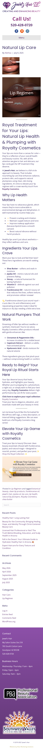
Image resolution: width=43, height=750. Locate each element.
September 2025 (9, 575)
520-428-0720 (21, 25)
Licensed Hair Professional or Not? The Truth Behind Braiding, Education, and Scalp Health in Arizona (21, 533)
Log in (4, 610)
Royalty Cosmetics (10, 189)
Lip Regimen (16, 488)
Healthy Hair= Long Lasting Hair (16, 518)
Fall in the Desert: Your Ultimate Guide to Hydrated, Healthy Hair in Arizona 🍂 (20, 540)
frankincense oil (32, 491)
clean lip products (17, 491)
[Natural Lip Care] (10, 65)
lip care (25, 494)
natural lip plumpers (11, 496)
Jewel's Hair (7, 494)
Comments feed (9, 618)
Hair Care (6, 595)
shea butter (7, 499)
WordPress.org (8, 621)
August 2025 (7, 578)
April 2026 (6, 571)
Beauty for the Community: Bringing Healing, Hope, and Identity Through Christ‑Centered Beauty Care (21, 524)
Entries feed (7, 614)
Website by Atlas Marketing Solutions (21, 747)
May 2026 (6, 568)
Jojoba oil (17, 494)
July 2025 (6, 582)
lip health (33, 494)
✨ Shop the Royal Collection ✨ (20, 452)
